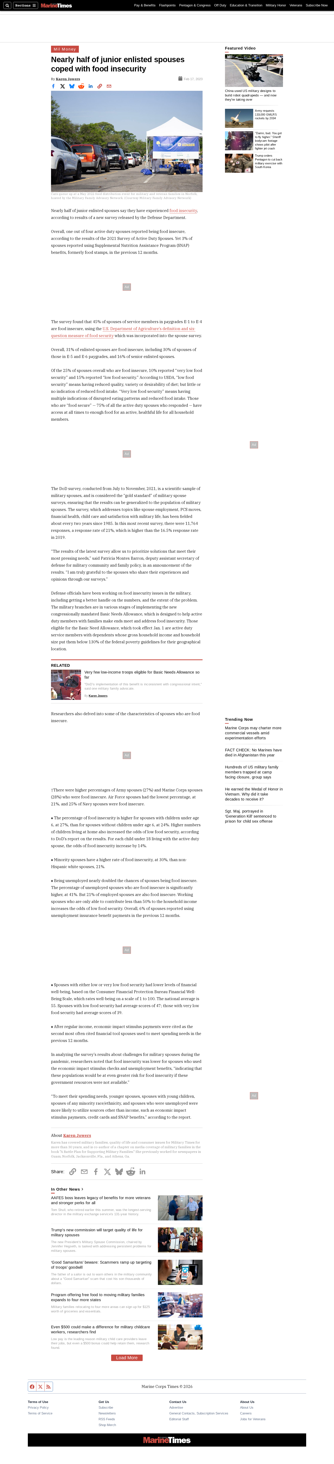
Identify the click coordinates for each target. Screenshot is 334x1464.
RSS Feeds (107, 1419)
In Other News (65, 1189)
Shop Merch (107, 1425)
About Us (246, 1407)
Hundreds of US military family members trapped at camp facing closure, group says (252, 772)
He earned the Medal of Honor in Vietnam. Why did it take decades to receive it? (254, 794)
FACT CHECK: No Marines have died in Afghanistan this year (253, 752)
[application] (254, 70)
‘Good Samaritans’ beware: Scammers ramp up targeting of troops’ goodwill (101, 1264)
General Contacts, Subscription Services (198, 1413)
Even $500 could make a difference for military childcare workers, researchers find (100, 1329)
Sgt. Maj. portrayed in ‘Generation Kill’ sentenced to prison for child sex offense (250, 816)
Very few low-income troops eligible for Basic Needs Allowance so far (141, 674)
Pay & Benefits (145, 5)
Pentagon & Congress (195, 5)
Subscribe (106, 1407)
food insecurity (183, 210)
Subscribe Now (317, 5)
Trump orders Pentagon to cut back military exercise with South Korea (268, 161)
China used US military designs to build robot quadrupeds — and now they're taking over (250, 95)
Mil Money (65, 49)
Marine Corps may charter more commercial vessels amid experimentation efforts (253, 733)
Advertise (176, 1407)
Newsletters (107, 1413)
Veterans (296, 5)
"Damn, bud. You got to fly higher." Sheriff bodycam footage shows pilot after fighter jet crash (268, 140)
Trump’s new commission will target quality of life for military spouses (97, 1232)
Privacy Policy (38, 1407)
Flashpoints (167, 5)
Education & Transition (246, 5)
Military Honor (276, 5)
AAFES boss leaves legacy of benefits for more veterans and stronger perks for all (101, 1200)
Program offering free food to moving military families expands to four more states (98, 1297)
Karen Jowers (68, 79)
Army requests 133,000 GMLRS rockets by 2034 (266, 114)
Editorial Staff (179, 1419)
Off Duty (220, 5)
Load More (127, 1357)
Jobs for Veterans (253, 1419)
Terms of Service (40, 1413)
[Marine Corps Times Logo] (56, 5)
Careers (246, 1413)
